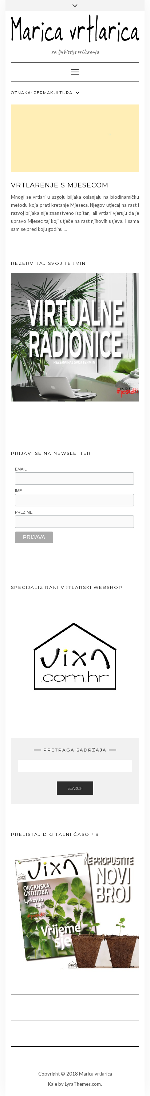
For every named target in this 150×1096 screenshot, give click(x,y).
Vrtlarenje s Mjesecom (59, 185)
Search (75, 788)
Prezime (23, 512)
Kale (52, 1084)
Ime (18, 490)
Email (21, 469)
